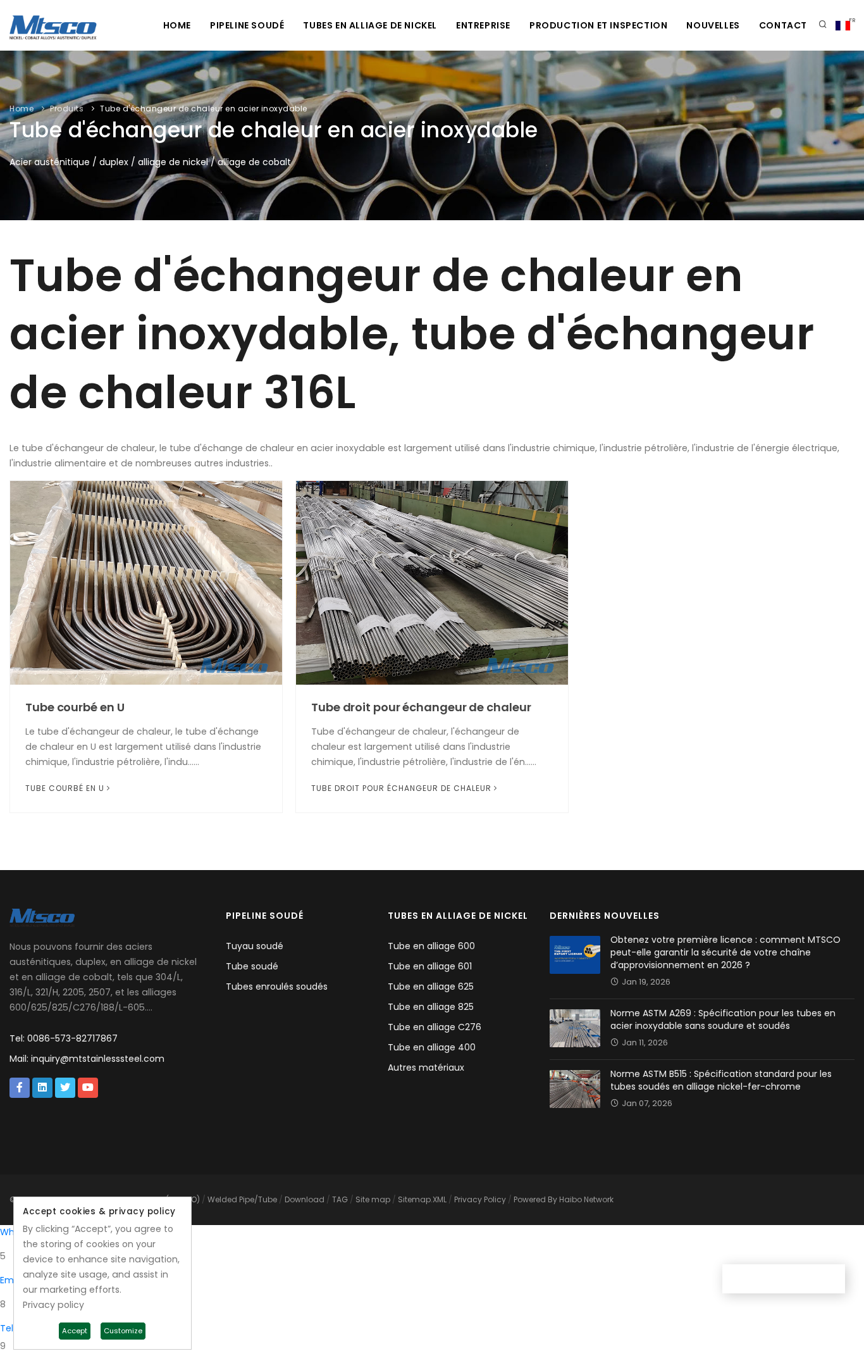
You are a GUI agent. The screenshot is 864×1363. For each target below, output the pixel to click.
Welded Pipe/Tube (242, 1199)
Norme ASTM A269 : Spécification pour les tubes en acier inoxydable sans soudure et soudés (723, 1019)
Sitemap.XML (422, 1199)
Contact (783, 25)
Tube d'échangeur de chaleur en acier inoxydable (203, 108)
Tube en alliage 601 (430, 966)
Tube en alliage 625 (431, 986)
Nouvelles (712, 25)
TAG (340, 1199)
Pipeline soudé (247, 25)
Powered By (536, 1199)
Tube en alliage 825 (431, 1006)
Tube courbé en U (74, 707)
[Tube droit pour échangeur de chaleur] (432, 582)
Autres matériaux (426, 1067)
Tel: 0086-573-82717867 (63, 1038)
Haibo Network (586, 1199)
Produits (66, 108)
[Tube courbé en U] (146, 582)
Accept (74, 1331)
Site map (372, 1199)
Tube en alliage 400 (432, 1047)
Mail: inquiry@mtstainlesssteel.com (86, 1058)
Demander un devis (788, 1278)
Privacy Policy (480, 1199)
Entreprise (483, 25)
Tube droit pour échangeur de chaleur (421, 707)
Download (304, 1199)
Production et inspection (598, 25)
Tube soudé (252, 966)
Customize (123, 1331)
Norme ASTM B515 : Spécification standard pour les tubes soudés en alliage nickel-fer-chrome (721, 1080)
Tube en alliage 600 (431, 946)
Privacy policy (53, 1304)
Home (177, 25)
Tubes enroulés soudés (277, 986)
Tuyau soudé (254, 946)
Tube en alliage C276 (434, 1027)
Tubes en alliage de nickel (370, 25)
